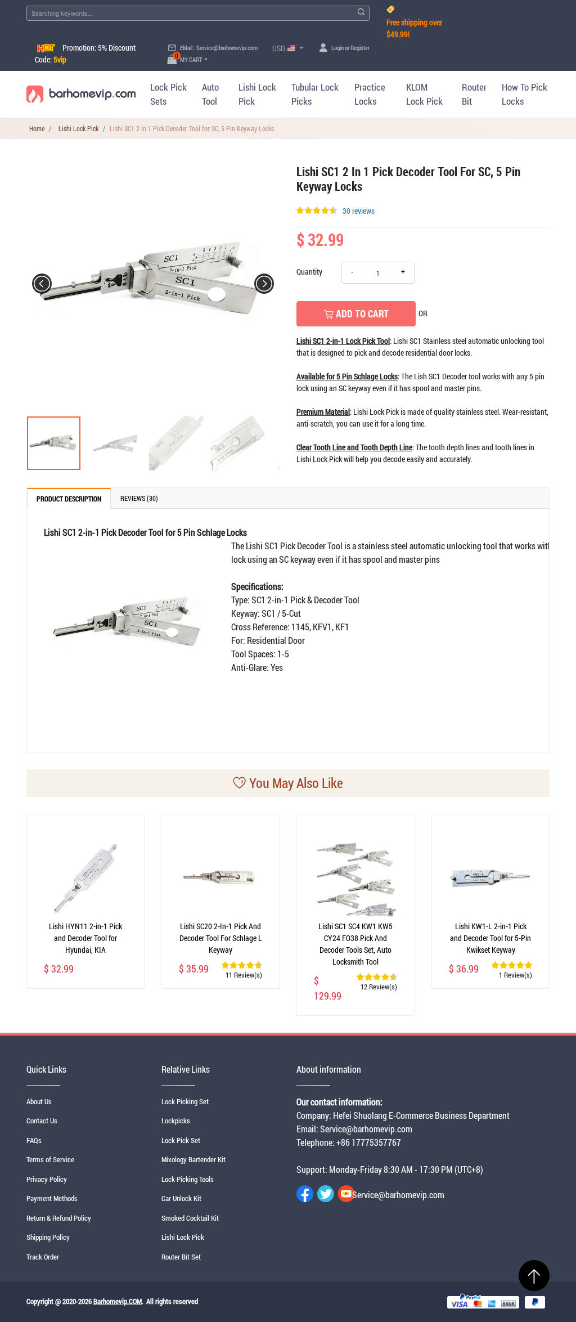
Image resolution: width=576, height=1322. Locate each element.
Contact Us (41, 1120)
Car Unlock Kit (181, 1198)
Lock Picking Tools (187, 1179)
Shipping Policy (48, 1237)
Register (360, 47)
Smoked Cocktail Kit (190, 1218)
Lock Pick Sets (168, 94)
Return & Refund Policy (58, 1218)
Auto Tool (210, 94)
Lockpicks (175, 1120)
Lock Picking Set (185, 1101)
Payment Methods (52, 1198)
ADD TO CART (361, 313)
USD (279, 48)
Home (36, 128)
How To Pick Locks (524, 94)
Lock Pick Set (180, 1140)
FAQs (34, 1140)
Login (337, 47)
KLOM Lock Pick (424, 94)
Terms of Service (50, 1159)
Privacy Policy (46, 1179)
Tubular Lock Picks (315, 94)
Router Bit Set (181, 1257)
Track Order (42, 1257)
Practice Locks (369, 94)
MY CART (189, 59)
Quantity (309, 271)
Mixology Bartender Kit (193, 1159)
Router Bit (474, 94)
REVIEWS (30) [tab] (139, 498)
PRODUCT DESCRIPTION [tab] (69, 498)
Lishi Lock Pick (257, 94)
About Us (39, 1101)
